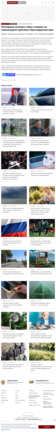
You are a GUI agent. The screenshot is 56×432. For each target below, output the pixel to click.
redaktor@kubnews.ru (34, 419)
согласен (47, 427)
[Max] (14, 80)
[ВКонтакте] (5, 80)
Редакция (45, 396)
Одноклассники (46, 3)
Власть (3, 395)
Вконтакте (42, 3)
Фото (16, 393)
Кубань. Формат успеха (34, 405)
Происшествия (5, 23)
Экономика (4, 397)
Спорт (2, 402)
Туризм (17, 397)
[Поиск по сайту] (53, 2)
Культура (17, 390)
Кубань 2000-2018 (33, 402)
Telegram (49, 3)
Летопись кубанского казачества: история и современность (34, 396)
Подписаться (10, 74)
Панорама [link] (33, 138)
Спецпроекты (32, 400)
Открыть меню (2, 2)
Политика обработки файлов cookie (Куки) (48, 407)
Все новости (4, 390)
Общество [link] (5, 107)
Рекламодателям (47, 399)
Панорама (31, 390)
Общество (3, 393)
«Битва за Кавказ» (33, 393)
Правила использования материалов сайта (47, 402)
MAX (40, 75)
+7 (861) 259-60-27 (20, 419)
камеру (24, 60)
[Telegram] (11, 80)
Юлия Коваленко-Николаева (26, 23)
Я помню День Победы (48, 390)
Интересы (17, 402)
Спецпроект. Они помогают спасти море (48, 393)
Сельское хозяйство (20, 400)
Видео (16, 395)
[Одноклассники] (8, 80)
